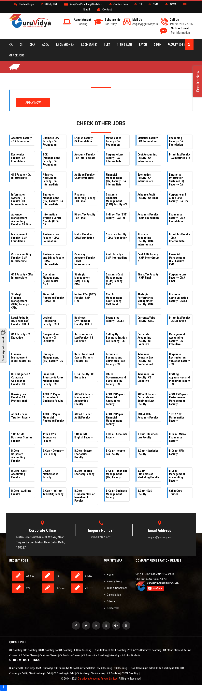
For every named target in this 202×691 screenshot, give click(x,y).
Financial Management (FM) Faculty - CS (21, 357)
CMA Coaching (47, 650)
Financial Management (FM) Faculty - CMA (177, 259)
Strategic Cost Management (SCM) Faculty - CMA (115, 279)
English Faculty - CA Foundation (84, 139)
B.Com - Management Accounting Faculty (177, 475)
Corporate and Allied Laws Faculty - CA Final (179, 198)
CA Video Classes (48, 655)
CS (21, 44)
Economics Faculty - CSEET (115, 319)
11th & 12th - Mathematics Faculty (176, 417)
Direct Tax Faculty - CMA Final (147, 276)
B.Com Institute (101, 650)
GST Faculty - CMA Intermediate (22, 276)
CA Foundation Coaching (95, 655)
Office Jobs (16, 55)
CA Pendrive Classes (70, 655)
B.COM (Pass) (88, 44)
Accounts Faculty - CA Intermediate (84, 156)
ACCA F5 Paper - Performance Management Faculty (178, 399)
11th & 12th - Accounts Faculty (147, 416)
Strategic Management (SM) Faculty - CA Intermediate (53, 199)
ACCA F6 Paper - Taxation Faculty (20, 416)
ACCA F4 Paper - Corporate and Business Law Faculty (146, 399)
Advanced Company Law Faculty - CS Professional (145, 359)
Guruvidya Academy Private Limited (98, 678)
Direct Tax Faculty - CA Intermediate (179, 156)
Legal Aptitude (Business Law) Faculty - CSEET (20, 321)
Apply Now (33, 103)
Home (110, 574)
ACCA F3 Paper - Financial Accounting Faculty (115, 399)
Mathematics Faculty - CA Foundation (113, 141)
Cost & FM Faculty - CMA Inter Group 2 (148, 258)
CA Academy (83, 673)
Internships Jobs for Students (125, 655)
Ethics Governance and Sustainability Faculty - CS (116, 379)
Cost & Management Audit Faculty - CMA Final (114, 299)
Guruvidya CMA (33, 668)
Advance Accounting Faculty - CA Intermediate (50, 179)
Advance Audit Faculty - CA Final (147, 196)
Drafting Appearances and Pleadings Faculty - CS (179, 379)
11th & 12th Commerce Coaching (145, 650)
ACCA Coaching (64, 650)
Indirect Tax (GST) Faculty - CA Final (116, 216)
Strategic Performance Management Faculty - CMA (145, 299)
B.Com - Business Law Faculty (148, 436)
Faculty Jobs (176, 44)
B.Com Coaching (83, 650)
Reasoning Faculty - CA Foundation (176, 141)
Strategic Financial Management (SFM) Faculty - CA (116, 199)
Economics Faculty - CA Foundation (18, 158)
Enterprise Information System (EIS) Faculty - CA (176, 179)
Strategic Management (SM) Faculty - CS (53, 357)
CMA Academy (98, 673)
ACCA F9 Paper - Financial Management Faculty (115, 419)
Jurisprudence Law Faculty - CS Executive (83, 338)
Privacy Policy (115, 581)
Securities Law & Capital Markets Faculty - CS (84, 357)
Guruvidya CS (50, 668)
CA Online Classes (28, 655)
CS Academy (113, 673)
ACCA (45, 44)
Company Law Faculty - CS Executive (51, 338)
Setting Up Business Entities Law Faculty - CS (116, 338)
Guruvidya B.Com (86, 668)
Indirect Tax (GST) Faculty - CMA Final (85, 298)
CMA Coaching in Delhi (40, 673)
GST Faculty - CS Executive (21, 336)
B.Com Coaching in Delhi (141, 668)
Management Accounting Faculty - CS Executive (177, 339)
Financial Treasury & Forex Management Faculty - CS (53, 379)
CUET (107, 44)
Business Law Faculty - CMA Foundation (51, 238)
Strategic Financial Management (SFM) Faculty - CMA (20, 301)
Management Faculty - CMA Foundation (19, 238)
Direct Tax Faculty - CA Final (84, 216)
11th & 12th (124, 44)
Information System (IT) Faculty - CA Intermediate (19, 199)
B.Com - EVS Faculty (144, 492)
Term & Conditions (117, 588)
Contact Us (113, 608)
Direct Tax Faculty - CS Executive (179, 319)
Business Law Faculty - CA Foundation (51, 141)
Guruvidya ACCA (67, 668)
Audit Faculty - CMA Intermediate (116, 256)
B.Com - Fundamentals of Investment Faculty (84, 495)
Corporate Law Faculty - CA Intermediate (114, 158)
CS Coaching (31, 650)
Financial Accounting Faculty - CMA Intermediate (145, 239)
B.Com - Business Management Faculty (116, 494)
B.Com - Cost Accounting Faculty (18, 474)
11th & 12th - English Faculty (83, 436)
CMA (32, 44)
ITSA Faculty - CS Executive (84, 376)
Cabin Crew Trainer (175, 492)
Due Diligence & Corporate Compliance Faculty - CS (21, 379)
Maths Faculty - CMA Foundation (84, 236)
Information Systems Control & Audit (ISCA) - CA (52, 219)
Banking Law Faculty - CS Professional (19, 398)
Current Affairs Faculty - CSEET (146, 319)
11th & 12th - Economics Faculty (50, 437)
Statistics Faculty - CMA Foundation (116, 236)
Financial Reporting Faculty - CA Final (84, 198)
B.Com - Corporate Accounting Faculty (18, 455)
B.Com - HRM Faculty (176, 452)
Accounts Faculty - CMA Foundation (148, 216)
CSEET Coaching (130, 673)
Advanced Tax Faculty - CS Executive (145, 377)
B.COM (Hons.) (65, 44)
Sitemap (111, 601)
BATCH (143, 44)
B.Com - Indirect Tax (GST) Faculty (53, 492)
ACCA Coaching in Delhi (167, 668)
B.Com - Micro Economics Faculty (177, 437)
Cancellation (114, 594)
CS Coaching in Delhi (64, 673)
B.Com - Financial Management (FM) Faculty (116, 474)
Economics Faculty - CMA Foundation (177, 218)
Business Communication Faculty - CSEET (178, 298)
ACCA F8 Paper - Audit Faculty (83, 416)
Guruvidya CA (16, 668)
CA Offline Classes (172, 650)
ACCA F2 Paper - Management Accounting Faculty (83, 399)
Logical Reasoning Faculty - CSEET (52, 321)
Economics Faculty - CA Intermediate (145, 178)
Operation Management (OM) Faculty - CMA (51, 279)
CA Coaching (16, 650)
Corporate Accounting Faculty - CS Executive (144, 339)
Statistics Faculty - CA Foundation (147, 139)
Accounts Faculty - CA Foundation (21, 139)
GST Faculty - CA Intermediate (21, 176)
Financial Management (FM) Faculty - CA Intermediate (116, 179)
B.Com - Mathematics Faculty (50, 474)
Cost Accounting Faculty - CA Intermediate (147, 158)
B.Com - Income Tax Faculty (115, 452)
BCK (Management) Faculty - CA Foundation (52, 159)
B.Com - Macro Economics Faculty (83, 454)
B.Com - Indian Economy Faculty (84, 472)
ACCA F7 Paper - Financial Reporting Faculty (53, 417)
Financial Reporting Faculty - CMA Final (53, 298)
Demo (157, 44)
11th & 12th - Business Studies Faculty (21, 437)
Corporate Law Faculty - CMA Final (177, 278)
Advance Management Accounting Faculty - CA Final (21, 219)
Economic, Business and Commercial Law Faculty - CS (115, 359)
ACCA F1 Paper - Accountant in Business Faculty (53, 398)
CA (11, 44)
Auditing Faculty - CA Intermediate (84, 176)
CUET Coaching (118, 650)
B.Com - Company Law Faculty (53, 452)
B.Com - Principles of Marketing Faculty (148, 474)
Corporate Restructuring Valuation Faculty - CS (179, 359)
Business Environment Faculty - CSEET (83, 321)
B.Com (60, 588)
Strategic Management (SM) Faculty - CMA (82, 279)
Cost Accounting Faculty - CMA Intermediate (21, 258)
